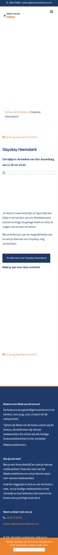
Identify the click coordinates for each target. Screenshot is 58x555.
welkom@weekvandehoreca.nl (21, 524)
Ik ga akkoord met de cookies (29, 549)
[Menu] (51, 11)
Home (8, 112)
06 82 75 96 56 (14, 517)
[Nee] (54, 546)
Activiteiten (21, 112)
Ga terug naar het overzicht (21, 137)
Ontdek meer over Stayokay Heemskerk (26, 257)
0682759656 (15, 2)
